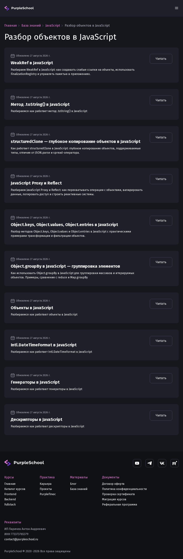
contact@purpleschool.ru (21, 539)
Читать (161, 59)
